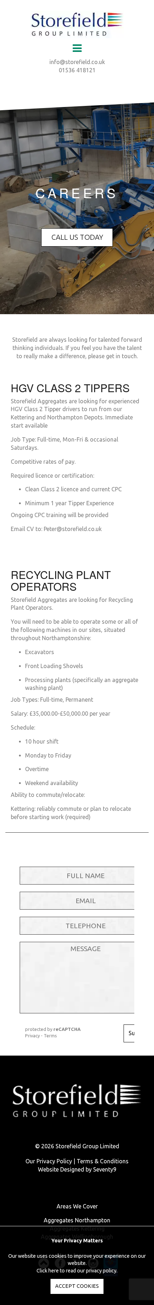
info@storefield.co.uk (77, 62)
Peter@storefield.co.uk (73, 529)
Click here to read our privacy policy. (77, 1271)
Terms (50, 1035)
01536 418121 (77, 70)
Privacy (32, 1035)
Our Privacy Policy (48, 1161)
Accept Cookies (77, 1286)
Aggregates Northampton (77, 1220)
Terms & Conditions (103, 1161)
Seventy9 (104, 1169)
